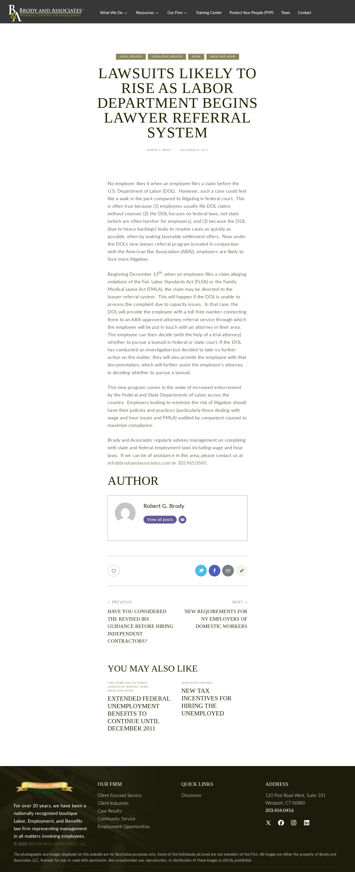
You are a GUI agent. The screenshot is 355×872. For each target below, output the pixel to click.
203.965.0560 (192, 463)
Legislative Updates (167, 56)
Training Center (209, 13)
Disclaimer (191, 795)
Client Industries (113, 803)
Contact (304, 13)
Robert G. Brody (163, 506)
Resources (145, 13)
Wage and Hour (222, 56)
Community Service (117, 819)
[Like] (114, 571)
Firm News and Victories (127, 683)
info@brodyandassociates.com (139, 463)
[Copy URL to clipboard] (241, 570)
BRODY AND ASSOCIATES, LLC (58, 844)
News (196, 56)
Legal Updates (131, 56)
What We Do (111, 13)
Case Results (110, 811)
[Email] (182, 520)
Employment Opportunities (124, 826)
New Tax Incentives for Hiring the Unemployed (206, 701)
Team (285, 13)
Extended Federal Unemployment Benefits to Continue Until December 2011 (139, 713)
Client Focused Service (120, 795)
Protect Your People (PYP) (251, 13)
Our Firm (174, 13)
